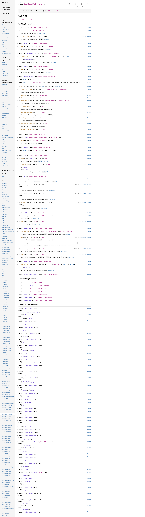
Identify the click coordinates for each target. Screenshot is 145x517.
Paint (27, 448)
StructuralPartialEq (30, 275)
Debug (25, 43)
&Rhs (35, 221)
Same (26, 469)
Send (24, 289)
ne (22, 221)
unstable (83, 36)
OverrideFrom (33, 442)
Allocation (29, 309)
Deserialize (31, 53)
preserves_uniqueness (28, 123)
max (22, 184)
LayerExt (28, 433)
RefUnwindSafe (28, 286)
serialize (24, 264)
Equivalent (32, 378)
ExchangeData (30, 393)
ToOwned (28, 481)
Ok (64, 264)
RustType (25, 466)
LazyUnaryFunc (30, 435)
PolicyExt (29, 457)
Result (51, 46)
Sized (26, 169)
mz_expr (21, 2)
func (25, 2)
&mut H (50, 164)
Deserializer (28, 59)
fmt (22, 46)
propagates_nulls (27, 106)
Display (25, 66)
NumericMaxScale (57, 11)
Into (29, 420)
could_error (25, 118)
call (22, 86)
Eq (23, 135)
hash (22, 158)
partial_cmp (25, 231)
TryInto (30, 500)
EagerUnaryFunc (28, 76)
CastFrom (25, 336)
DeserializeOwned (31, 365)
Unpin (25, 295)
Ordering (57, 179)
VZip (29, 506)
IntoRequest (29, 430)
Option (49, 11)
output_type (25, 100)
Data (26, 353)
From (26, 137)
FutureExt (29, 408)
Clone (25, 28)
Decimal (40, 82)
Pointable (29, 454)
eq (22, 216)
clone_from (25, 36)
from (22, 140)
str (36, 150)
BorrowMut (29, 327)
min (22, 193)
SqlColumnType (49, 89)
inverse (23, 95)
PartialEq (26, 213)
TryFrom (30, 493)
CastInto (31, 333)
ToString (28, 487)
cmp (22, 179)
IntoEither (29, 427)
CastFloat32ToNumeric (39, 28)
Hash (24, 156)
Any (26, 315)
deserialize (25, 56)
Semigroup (34, 472)
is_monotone (25, 98)
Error (67, 56)
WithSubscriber (31, 512)
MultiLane (25, 509)
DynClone (28, 372)
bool (39, 98)
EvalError (22, 84)
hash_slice (25, 164)
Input (24, 79)
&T (45, 442)
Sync (24, 292)
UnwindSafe (27, 300)
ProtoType (31, 463)
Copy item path (44, 4)
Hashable (28, 411)
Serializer (27, 267)
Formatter (38, 46)
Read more (42, 33)
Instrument (29, 418)
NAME (24, 150)
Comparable (32, 345)
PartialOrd (27, 228)
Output (25, 82)
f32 (33, 79)
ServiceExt (29, 478)
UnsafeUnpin (27, 298)
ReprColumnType (50, 100)
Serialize (26, 261)
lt (22, 237)
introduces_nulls (27, 112)
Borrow (27, 321)
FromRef (28, 402)
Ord (24, 176)
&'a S (41, 472)
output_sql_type (26, 89)
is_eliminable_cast (28, 129)
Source (20, 6)
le (22, 243)
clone (23, 30)
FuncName (26, 147)
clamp (23, 202)
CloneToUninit (30, 339)
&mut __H (48, 158)
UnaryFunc (43, 95)
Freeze (25, 283)
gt (22, 248)
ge (22, 254)
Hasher (31, 158)
